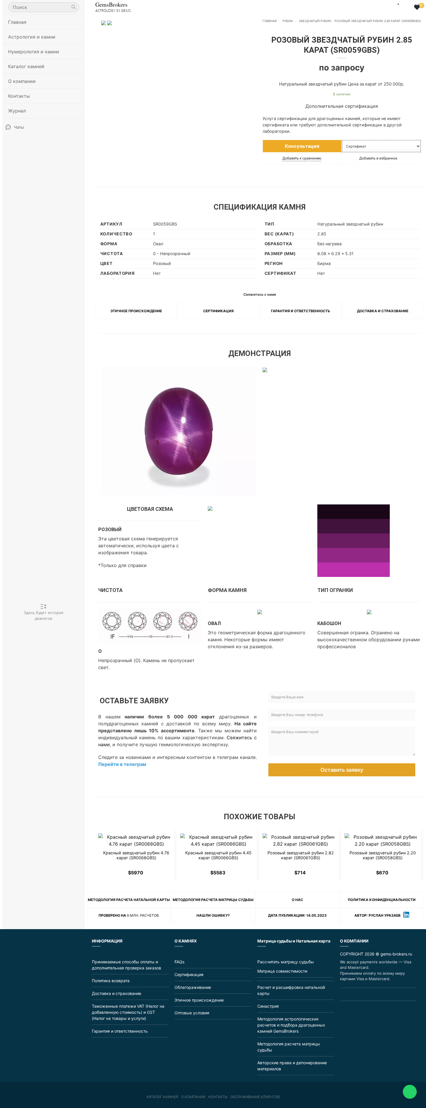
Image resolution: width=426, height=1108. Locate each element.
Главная (17, 22)
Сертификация (218, 311)
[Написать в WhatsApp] (410, 1092)
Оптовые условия (191, 1012)
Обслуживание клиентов (255, 1097)
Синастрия (268, 1006)
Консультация (302, 146)
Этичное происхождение (136, 311)
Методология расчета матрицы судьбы (213, 900)
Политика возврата (111, 980)
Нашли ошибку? (213, 915)
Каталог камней (162, 1097)
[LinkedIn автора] (406, 915)
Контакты (19, 96)
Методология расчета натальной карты (129, 900)
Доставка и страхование (382, 311)
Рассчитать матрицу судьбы (285, 961)
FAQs (179, 961)
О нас (297, 900)
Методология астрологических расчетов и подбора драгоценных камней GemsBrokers (291, 1024)
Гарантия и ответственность (300, 311)
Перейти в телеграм (122, 764)
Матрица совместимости (282, 971)
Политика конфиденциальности (382, 900)
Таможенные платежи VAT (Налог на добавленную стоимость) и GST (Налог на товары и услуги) (128, 1012)
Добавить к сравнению (302, 158)
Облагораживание (192, 987)
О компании (193, 1097)
